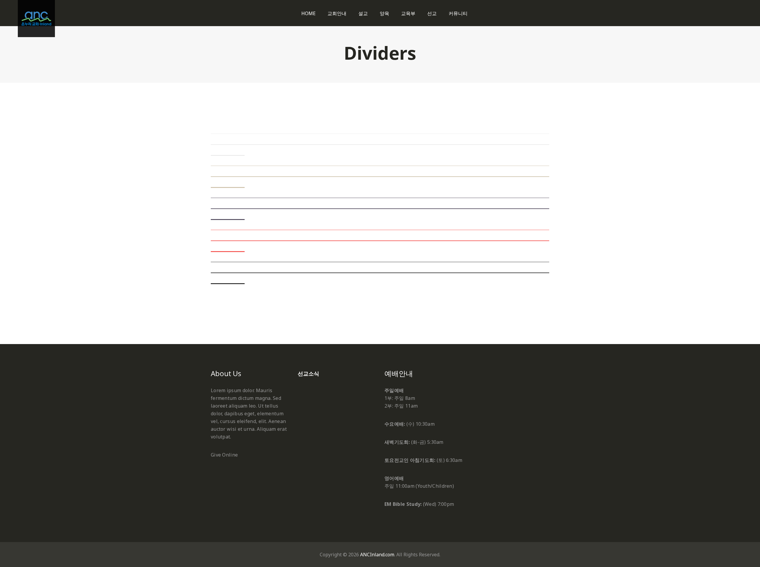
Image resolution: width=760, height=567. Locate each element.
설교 (363, 13)
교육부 (408, 13)
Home (308, 13)
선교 (432, 13)
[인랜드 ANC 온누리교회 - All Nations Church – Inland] (36, 18)
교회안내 (336, 13)
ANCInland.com (377, 554)
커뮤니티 (458, 13)
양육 (384, 13)
